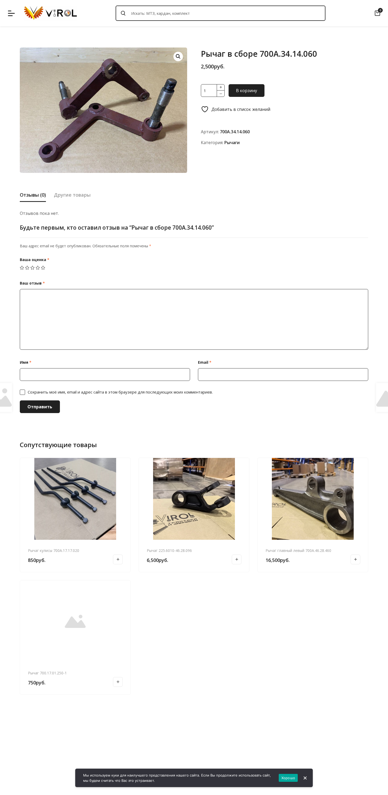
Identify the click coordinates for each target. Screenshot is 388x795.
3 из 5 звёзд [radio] (32, 268)
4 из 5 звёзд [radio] (38, 268)
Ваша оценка (34, 259)
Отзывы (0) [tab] (33, 195)
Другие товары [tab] (72, 195)
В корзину (246, 90)
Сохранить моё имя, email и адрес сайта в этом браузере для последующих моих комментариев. (120, 392)
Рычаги (232, 142)
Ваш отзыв (32, 283)
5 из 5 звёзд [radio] (43, 268)
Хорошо (288, 778)
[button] (178, 56)
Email (204, 362)
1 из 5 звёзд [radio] (22, 268)
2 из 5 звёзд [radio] (27, 268)
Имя (25, 362)
